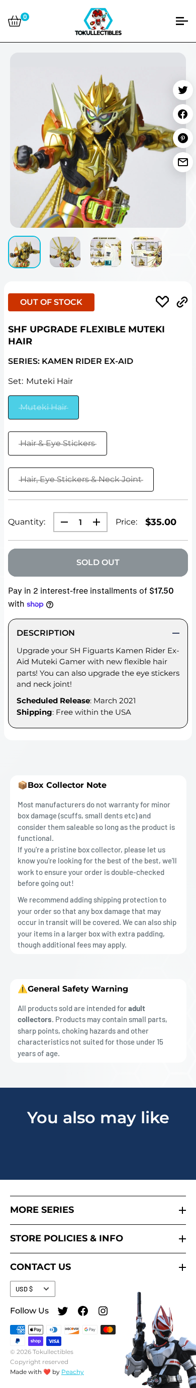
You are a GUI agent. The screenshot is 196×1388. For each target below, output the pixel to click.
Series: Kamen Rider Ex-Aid (70, 361)
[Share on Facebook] (183, 114)
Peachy (72, 1371)
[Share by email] (183, 162)
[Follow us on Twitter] (63, 1312)
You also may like (98, 1117)
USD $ (24, 1289)
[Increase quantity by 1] (99, 522)
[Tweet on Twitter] (183, 90)
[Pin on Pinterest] (183, 138)
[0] (14, 21)
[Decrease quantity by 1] (61, 522)
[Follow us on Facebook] (83, 1312)
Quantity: (26, 522)
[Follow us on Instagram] (103, 1312)
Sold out (98, 562)
